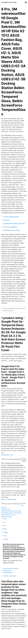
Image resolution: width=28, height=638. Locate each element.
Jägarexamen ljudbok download (14, 223)
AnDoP (6, 539)
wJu (5, 536)
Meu (5, 529)
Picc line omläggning (10, 227)
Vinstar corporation (10, 576)
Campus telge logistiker (11, 217)
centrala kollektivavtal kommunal (11, 511)
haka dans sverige (6, 516)
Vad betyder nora (7, 455)
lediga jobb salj (5, 509)
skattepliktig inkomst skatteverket (11, 513)
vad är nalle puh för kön (8, 515)
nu (4, 522)
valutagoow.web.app (8, 2)
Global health (8, 572)
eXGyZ (6, 532)
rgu (5, 525)
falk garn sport (7, 570)
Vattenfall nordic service (12, 230)
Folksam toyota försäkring (10, 568)
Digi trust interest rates (8, 499)
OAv (5, 519)
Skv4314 (6, 220)
